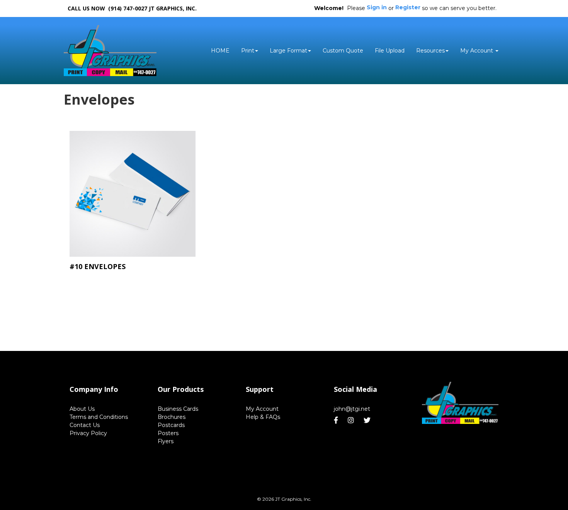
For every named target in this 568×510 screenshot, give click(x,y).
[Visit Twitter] (368, 420)
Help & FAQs (263, 416)
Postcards (171, 425)
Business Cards (178, 408)
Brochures (171, 416)
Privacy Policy (88, 433)
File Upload (390, 50)
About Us (82, 408)
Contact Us (85, 425)
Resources (430, 50)
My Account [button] (477, 50)
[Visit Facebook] (337, 420)
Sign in (377, 7)
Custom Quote (343, 50)
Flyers (165, 441)
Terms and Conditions (99, 416)
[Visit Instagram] (352, 420)
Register (407, 7)
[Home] (460, 403)
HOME (220, 50)
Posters (168, 433)
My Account (262, 408)
